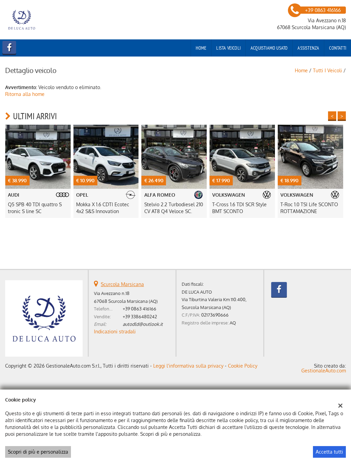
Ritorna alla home (25, 94)
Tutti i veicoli (327, 70)
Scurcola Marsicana (122, 284)
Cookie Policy (242, 366)
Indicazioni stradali (115, 331)
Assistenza (308, 48)
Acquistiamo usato (269, 48)
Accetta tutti (329, 452)
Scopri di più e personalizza (38, 452)
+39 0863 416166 (139, 308)
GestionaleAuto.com (323, 370)
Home (201, 48)
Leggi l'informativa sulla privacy (188, 366)
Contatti (337, 48)
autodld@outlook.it (143, 324)
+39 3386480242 (140, 316)
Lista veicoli (228, 48)
